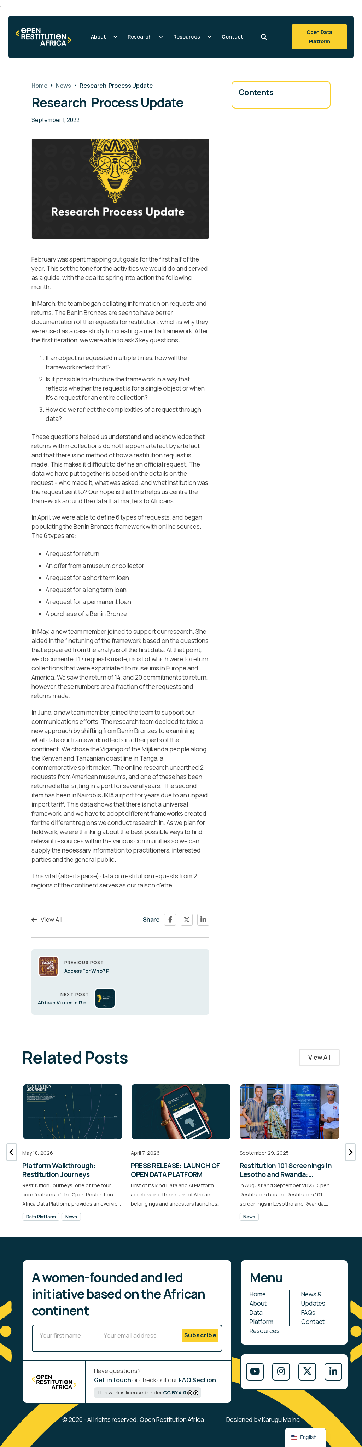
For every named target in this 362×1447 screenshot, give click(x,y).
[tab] (170, 1212)
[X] (187, 920)
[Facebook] (170, 920)
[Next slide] (350, 1152)
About (98, 36)
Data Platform (41, 1217)
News (63, 85)
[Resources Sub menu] (209, 37)
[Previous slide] (11, 1152)
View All (52, 919)
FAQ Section (197, 1380)
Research (140, 36)
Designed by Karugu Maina (263, 1420)
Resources (186, 36)
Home (39, 85)
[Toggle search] (264, 37)
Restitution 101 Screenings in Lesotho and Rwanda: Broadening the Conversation (287, 1174)
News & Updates (313, 1298)
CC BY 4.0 (174, 1392)
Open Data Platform (319, 37)
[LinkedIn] (203, 920)
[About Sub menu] (115, 37)
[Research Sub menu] (161, 37)
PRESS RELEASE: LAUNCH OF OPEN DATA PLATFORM (175, 1170)
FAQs (308, 1312)
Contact (232, 36)
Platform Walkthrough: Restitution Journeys (58, 1170)
